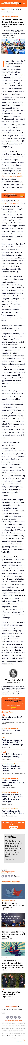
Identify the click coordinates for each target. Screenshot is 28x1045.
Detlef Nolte (17, 970)
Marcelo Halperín (6, 804)
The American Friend (10, 730)
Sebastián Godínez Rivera (9, 816)
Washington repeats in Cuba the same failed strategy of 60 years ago (12, 742)
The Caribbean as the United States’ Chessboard (13, 812)
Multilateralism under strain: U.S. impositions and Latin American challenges (11, 798)
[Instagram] (9, 876)
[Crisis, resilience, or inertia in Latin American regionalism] (13, 891)
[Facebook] (6, 876)
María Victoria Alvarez (8, 37)
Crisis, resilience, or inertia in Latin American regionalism (12, 782)
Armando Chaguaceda (7, 722)
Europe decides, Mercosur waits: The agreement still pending (13, 934)
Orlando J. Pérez (6, 747)
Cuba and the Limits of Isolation (11, 718)
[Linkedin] (12, 876)
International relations (9, 16)
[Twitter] (2, 876)
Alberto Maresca (6, 759)
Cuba (3, 715)
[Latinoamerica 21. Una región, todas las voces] (12, 1006)
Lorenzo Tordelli (20, 773)
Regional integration (7, 989)
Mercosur (4, 929)
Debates (7, 9)
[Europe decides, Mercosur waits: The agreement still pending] (13, 920)
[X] (19, 1017)
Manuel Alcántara (6, 733)
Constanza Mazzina (7, 773)
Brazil (3, 752)
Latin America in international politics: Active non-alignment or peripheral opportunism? (13, 964)
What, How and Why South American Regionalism (10, 994)
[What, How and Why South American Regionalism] (13, 980)
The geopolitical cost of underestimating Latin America (11, 768)
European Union (6, 873)
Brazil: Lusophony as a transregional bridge (11, 755)
